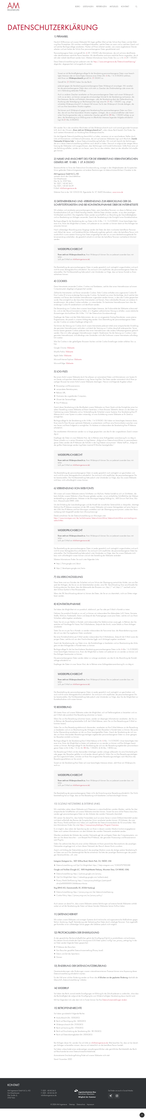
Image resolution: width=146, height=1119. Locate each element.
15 (72, 1017)
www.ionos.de (117, 192)
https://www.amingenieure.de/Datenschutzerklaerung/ (114, 61)
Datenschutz (81, 1104)
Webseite (70, 347)
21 (93, 78)
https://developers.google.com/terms (70, 568)
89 (110, 115)
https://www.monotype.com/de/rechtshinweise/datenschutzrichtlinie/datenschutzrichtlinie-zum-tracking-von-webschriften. (95, 519)
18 (92, 1031)
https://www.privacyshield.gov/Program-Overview (99, 825)
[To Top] (142, 1115)
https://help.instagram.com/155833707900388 (111, 865)
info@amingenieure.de (68, 188)
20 (84, 1034)
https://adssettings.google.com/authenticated (90, 877)
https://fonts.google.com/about (68, 563)
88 (85, 748)
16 (78, 1021)
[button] (137, 6)
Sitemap (72, 1104)
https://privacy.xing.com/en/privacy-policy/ (85, 895)
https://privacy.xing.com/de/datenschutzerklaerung (93, 892)
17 (75, 1027)
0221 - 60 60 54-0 (49, 1090)
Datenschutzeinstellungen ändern (114, 999)
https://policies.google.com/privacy (87, 873)
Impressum (90, 1104)
